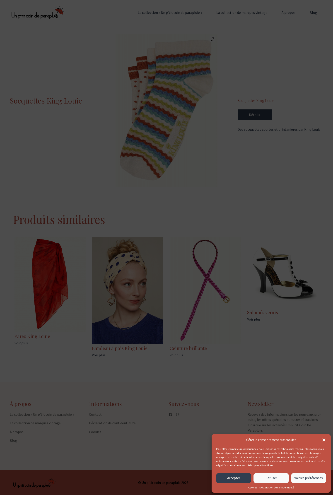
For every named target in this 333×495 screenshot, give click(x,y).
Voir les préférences (308, 478)
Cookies (252, 487)
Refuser (271, 478)
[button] (324, 440)
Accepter (233, 478)
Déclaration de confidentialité (276, 487)
